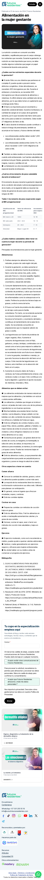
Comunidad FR (7, 856)
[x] (36, 815)
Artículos (5, 853)
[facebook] (3, 815)
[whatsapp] (19, 815)
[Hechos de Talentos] (4, 832)
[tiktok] (8, 815)
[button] (40, 4)
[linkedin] (30, 815)
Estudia (32, 4)
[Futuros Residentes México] (22, 864)
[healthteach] (9, 842)
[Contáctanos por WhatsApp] (38, 874)
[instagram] (13, 815)
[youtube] (25, 815)
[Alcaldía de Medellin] (12, 832)
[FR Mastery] (8, 864)
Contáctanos (7, 805)
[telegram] (3, 821)
